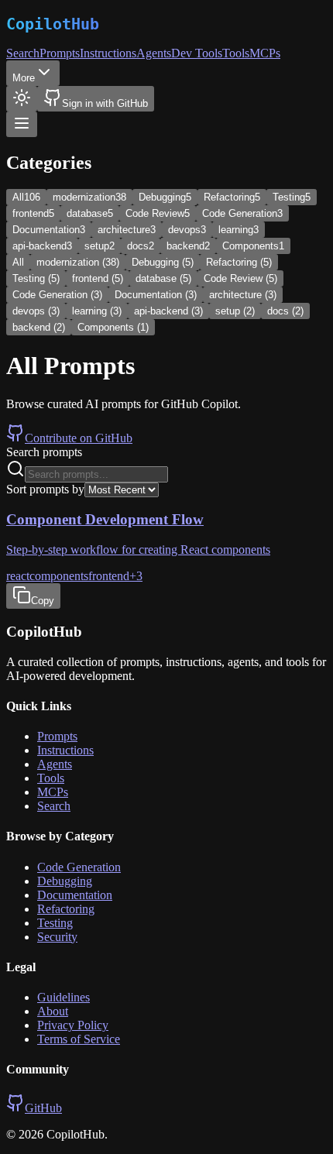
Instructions (108, 53)
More (23, 78)
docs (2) (285, 311)
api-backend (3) (168, 311)
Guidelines (63, 997)
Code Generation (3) (57, 295)
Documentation (74, 895)
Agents (153, 53)
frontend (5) (97, 278)
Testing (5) (36, 278)
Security (57, 936)
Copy (42, 600)
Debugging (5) (163, 262)
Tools (235, 53)
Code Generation (79, 867)
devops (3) (36, 311)
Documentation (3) (156, 295)
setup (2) (235, 311)
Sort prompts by (45, 489)
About (52, 1011)
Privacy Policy (72, 1025)
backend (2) (38, 327)
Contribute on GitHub (78, 438)
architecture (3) (242, 295)
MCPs (264, 53)
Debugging (64, 881)
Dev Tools (196, 53)
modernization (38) (77, 262)
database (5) (163, 278)
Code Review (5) (240, 278)
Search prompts (44, 452)
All (18, 262)
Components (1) (113, 327)
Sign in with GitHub (105, 103)
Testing (55, 922)
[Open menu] (21, 124)
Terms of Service (78, 1039)
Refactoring (65, 908)
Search (22, 53)
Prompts (59, 53)
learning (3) (97, 311)
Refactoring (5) (239, 262)
